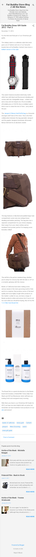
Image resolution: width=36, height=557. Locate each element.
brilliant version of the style (10, 49)
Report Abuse (18, 553)
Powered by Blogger (18, 545)
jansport (5, 427)
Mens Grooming (15, 427)
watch (24, 427)
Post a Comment (8, 437)
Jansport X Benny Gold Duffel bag (15, 113)
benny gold (20, 423)
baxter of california (8, 423)
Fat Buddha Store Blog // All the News (18, 5)
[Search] (33, 5)
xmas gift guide (7, 430)
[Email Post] (3, 419)
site (3, 410)
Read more (30, 469)
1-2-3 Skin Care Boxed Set (10, 303)
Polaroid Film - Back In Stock (13, 475)
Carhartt (28, 423)
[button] (33, 26)
